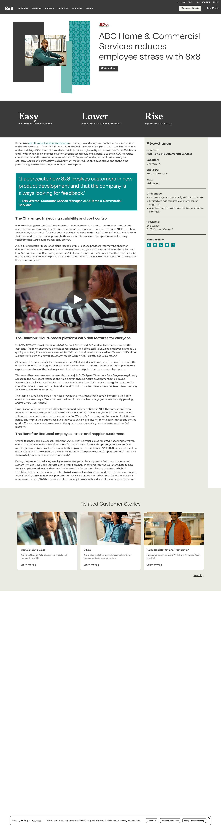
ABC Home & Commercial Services (48, 143)
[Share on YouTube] (167, 245)
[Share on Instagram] (173, 245)
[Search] (178, 2)
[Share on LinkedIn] (155, 245)
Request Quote (190, 8)
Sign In (215, 2)
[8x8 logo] (9, 8)
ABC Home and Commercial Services (169, 154)
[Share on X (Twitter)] (161, 245)
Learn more (28, 565)
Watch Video (108, 68)
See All (198, 576)
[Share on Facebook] (149, 245)
